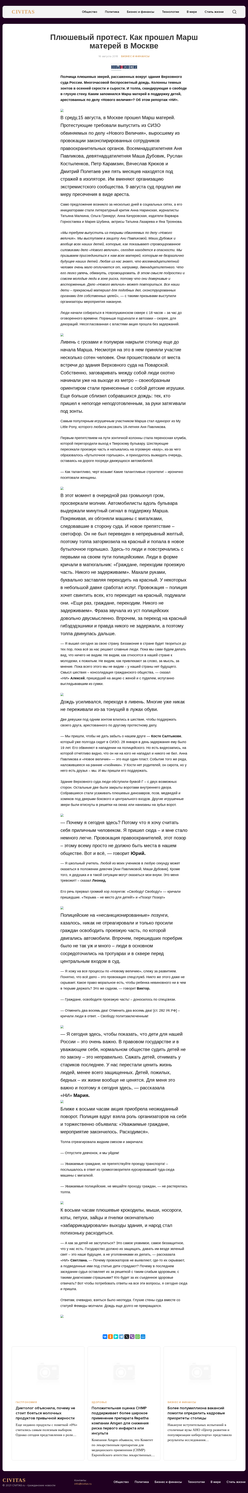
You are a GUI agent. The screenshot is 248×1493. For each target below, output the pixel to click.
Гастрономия (26, 1402)
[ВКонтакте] (105, 1336)
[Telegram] (121, 1336)
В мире (192, 12)
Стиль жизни (214, 12)
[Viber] (132, 1336)
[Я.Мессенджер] (116, 1336)
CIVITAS (23, 12)
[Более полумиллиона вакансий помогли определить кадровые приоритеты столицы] (200, 1372)
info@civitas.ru (83, 1483)
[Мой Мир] (143, 1336)
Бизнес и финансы (140, 12)
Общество (89, 12)
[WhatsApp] (137, 1336)
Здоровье (99, 1402)
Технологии (170, 12)
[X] (126, 1336)
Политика (112, 12)
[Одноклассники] (110, 1336)
